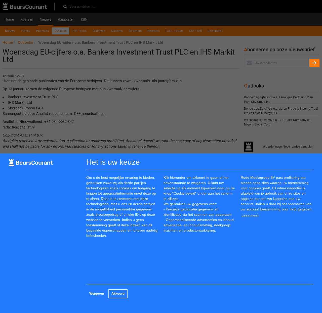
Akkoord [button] (118, 293)
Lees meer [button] (250, 215)
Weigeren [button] (96, 293)
